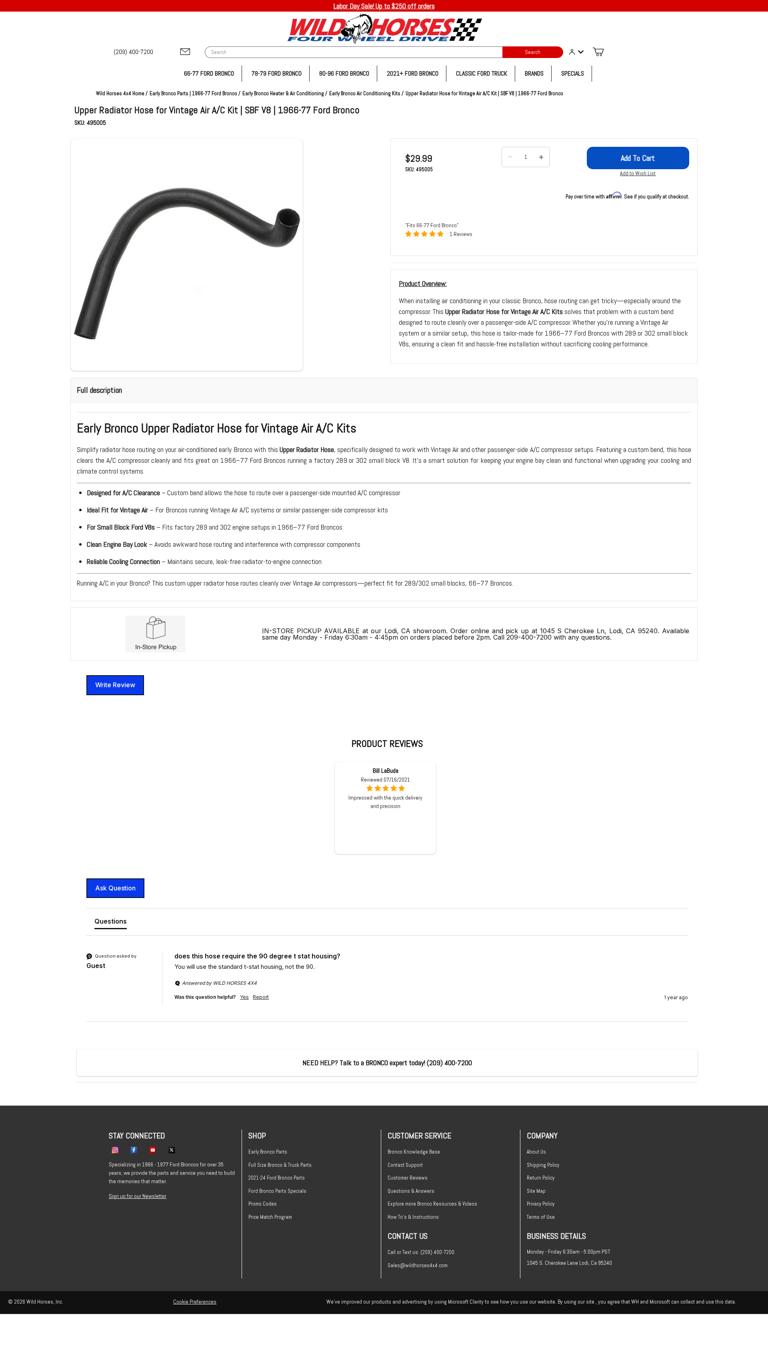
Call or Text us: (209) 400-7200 (421, 1252)
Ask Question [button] (115, 888)
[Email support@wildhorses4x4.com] (185, 52)
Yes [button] (244, 997)
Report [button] (261, 997)
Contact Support (405, 1165)
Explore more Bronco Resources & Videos (432, 1203)
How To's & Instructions (413, 1217)
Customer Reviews (408, 1177)
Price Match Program (270, 1217)
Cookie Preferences (194, 1301)
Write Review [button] (115, 685)
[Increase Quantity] (541, 157)
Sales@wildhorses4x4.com (418, 1265)
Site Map (536, 1191)
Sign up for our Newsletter (137, 1196)
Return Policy (540, 1177)
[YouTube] (153, 1149)
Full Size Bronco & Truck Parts (280, 1165)
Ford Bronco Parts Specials (277, 1191)
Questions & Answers (411, 1191)
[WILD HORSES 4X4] (384, 29)
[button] (187, 255)
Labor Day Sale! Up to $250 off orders (384, 5)
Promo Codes (262, 1203)
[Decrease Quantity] (510, 157)
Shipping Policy (543, 1165)
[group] (387, 987)
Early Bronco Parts (267, 1151)
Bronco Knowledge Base (414, 1151)
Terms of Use (541, 1217)
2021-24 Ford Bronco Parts (276, 1177)
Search (532, 52)
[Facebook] (134, 1149)
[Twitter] (172, 1149)
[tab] (110, 923)
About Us (536, 1151)
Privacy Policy (540, 1203)
